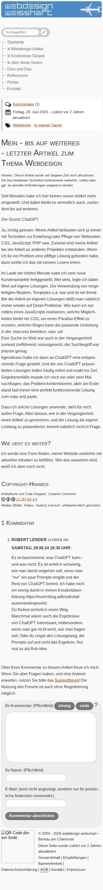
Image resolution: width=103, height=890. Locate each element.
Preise (13, 82)
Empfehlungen (74, 858)
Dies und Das (19, 69)
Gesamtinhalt (49, 858)
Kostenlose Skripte (26, 55)
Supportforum (67, 680)
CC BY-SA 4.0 (26, 499)
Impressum (76, 870)
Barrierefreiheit (50, 864)
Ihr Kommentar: (29, 705)
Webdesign (22, 125)
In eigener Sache (48, 125)
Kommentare (23, 104)
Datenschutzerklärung (19, 870)
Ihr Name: (24, 770)
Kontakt (13, 88)
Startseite (15, 42)
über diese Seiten (24, 62)
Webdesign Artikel (25, 49)
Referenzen (17, 75)
